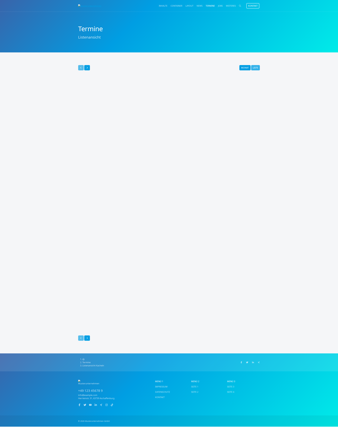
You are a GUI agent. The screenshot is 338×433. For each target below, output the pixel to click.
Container (176, 5)
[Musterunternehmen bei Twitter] (85, 405)
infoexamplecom (87, 395)
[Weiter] (87, 67)
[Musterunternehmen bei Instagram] (107, 405)
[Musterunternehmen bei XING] (101, 405)
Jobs (220, 5)
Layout (189, 5)
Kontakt (253, 5)
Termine (210, 5)
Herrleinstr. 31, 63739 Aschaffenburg (96, 398)
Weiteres (231, 5)
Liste (255, 67)
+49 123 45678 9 (90, 390)
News (200, 5)
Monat (245, 67)
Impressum (161, 386)
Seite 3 (230, 386)
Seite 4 (230, 391)
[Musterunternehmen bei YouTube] (90, 405)
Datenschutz (162, 391)
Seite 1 (194, 386)
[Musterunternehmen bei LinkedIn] (96, 405)
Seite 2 (194, 391)
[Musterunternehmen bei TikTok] (112, 405)
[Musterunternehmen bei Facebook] (79, 405)
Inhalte (163, 5)
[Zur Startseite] (89, 6)
